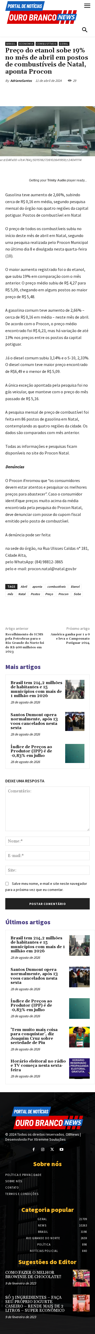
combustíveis (56, 586)
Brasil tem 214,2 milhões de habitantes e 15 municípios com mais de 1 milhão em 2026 (36, 689)
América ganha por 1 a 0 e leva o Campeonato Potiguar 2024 (70, 638)
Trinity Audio (56, 180)
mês (10, 594)
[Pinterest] (51, 93)
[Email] (75, 93)
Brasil (11, 44)
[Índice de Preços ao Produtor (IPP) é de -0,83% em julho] (74, 753)
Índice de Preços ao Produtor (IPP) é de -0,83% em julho (31, 751)
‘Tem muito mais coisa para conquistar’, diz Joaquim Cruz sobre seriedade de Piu (34, 1036)
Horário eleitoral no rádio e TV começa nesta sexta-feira (38, 1066)
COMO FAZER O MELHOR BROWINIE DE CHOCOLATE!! (33, 1275)
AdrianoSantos (21, 80)
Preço (49, 594)
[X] (39, 93)
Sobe (77, 594)
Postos (35, 594)
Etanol (75, 586)
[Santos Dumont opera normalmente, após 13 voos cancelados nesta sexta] (74, 721)
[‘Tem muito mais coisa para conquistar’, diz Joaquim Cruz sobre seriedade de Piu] (79, 1037)
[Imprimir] (88, 93)
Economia (26, 44)
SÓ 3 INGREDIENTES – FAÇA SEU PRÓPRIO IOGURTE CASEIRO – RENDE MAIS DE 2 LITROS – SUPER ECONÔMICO (34, 1304)
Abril (24, 586)
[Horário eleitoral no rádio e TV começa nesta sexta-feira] (79, 1068)
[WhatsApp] (63, 93)
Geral (64, 44)
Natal (21, 594)
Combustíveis (46, 44)
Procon (63, 594)
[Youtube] (61, 1149)
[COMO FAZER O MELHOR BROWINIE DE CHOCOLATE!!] (81, 1278)
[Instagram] (43, 1149)
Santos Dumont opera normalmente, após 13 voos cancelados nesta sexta (34, 721)
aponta (37, 586)
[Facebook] (27, 93)
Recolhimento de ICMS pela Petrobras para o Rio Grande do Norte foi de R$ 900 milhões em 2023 (24, 643)
